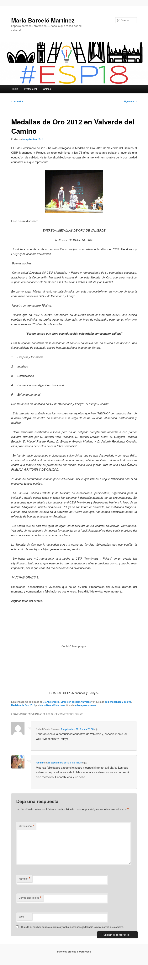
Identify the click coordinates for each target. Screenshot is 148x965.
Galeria (47, 89)
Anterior (17, 101)
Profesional (30, 89)
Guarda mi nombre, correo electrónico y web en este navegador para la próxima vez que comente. (72, 926)
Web (21, 916)
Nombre (24, 879)
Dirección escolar (70, 701)
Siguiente (130, 101)
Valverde (86, 701)
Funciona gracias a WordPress (74, 951)
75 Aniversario (51, 701)
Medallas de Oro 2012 (23, 705)
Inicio (15, 89)
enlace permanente (85, 705)
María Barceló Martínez (43, 20)
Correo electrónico (30, 898)
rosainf (40, 762)
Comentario (26, 826)
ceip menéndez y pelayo (118, 701)
